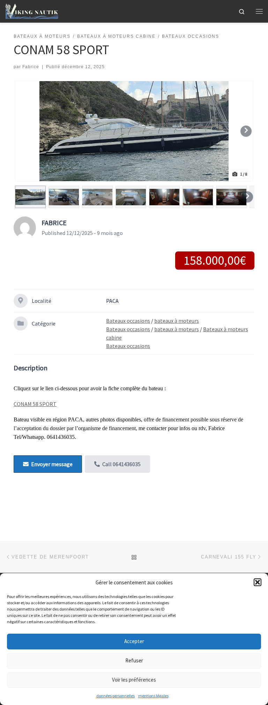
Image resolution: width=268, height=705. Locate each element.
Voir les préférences (134, 679)
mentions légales (153, 695)
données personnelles (115, 695)
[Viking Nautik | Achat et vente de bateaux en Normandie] (31, 10)
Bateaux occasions (128, 320)
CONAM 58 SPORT (35, 403)
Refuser (134, 660)
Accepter (134, 641)
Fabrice (30, 66)
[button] (257, 582)
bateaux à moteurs (176, 320)
